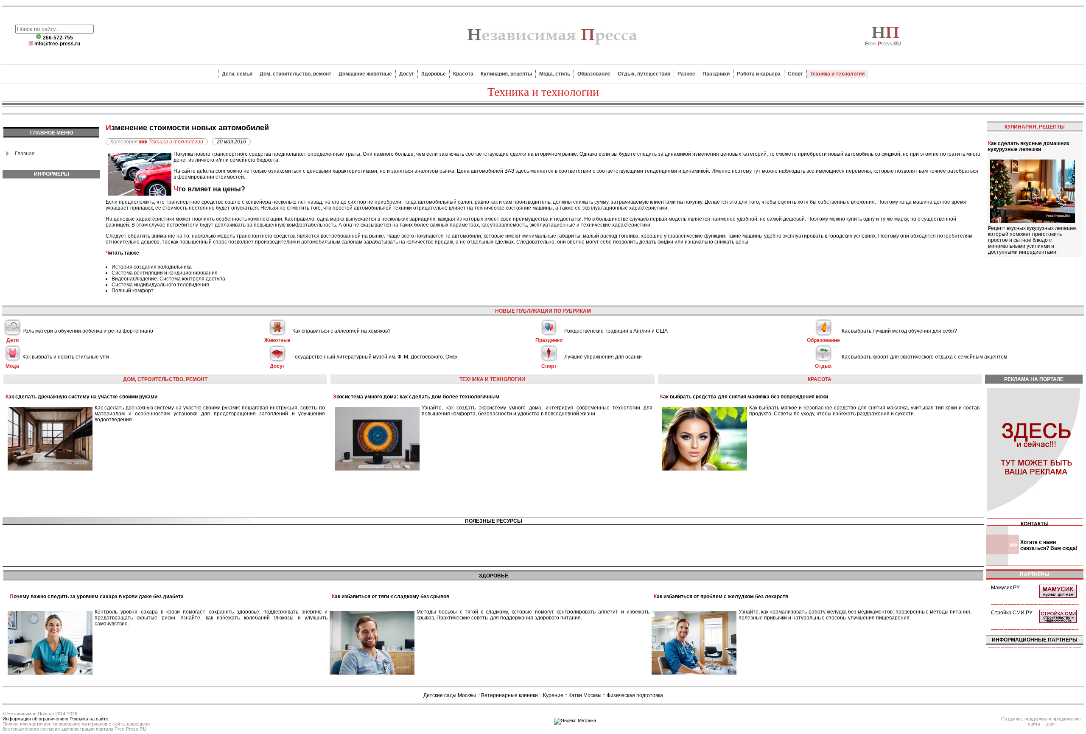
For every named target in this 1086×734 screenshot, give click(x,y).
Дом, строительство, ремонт (295, 74)
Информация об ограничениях (35, 718)
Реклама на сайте (89, 718)
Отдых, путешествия (644, 74)
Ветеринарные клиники (509, 695)
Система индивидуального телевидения (160, 285)
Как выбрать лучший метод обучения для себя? (899, 331)
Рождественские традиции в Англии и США (616, 331)
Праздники (716, 74)
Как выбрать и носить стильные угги (65, 357)
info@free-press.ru (57, 44)
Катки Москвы (585, 695)
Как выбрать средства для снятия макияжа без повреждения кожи (744, 397)
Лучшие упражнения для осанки (603, 357)
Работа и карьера (759, 74)
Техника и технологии (837, 74)
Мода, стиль (554, 74)
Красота (463, 74)
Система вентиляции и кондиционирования (165, 273)
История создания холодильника (152, 267)
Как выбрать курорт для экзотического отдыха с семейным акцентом (924, 357)
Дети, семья (237, 74)
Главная (25, 154)
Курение (553, 695)
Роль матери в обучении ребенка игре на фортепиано (87, 331)
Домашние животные (365, 74)
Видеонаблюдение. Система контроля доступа (168, 279)
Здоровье (433, 74)
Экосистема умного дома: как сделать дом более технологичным (416, 397)
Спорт (795, 74)
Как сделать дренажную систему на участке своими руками (81, 397)
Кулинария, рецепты (506, 74)
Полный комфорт (133, 291)
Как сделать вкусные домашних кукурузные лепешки (1028, 146)
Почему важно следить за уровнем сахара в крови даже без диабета (97, 597)
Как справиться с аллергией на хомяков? (341, 331)
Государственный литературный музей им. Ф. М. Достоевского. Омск (374, 357)
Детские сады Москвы (449, 695)
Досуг (406, 74)
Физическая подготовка (635, 695)
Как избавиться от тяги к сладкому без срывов (390, 597)
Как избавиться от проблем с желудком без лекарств (721, 597)
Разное (686, 74)
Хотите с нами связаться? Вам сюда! (1049, 545)
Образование (593, 74)
